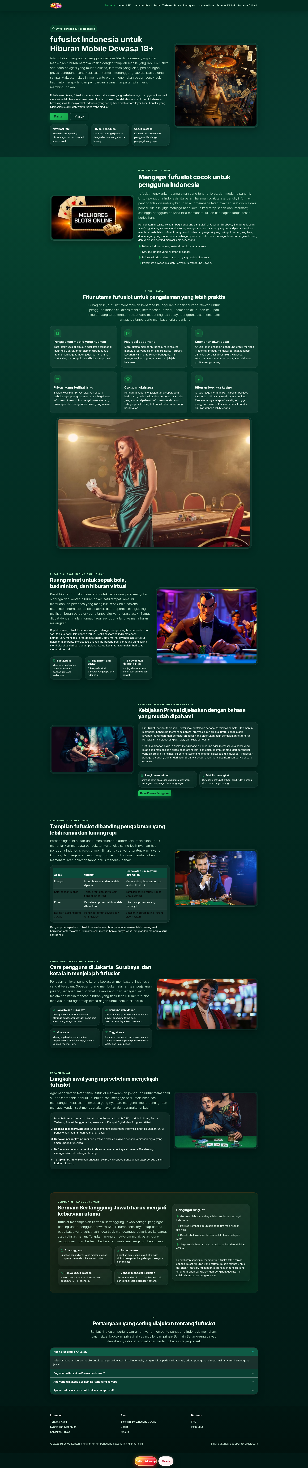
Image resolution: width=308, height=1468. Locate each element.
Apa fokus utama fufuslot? (70, 1351)
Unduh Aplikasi (143, 5)
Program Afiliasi (247, 5)
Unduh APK (124, 5)
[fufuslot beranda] (56, 5)
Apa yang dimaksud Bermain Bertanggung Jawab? (85, 1381)
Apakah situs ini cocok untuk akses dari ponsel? (83, 1390)
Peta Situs (197, 1426)
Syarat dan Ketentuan (63, 1426)
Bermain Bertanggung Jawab (138, 1421)
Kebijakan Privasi (60, 1431)
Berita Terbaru (163, 5)
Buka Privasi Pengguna (154, 793)
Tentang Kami (58, 1421)
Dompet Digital (226, 5)
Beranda (110, 5)
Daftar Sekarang (146, 1461)
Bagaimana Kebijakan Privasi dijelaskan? (79, 1373)
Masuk (79, 116)
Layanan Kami (206, 5)
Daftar (59, 116)
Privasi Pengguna (184, 5)
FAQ (193, 1421)
